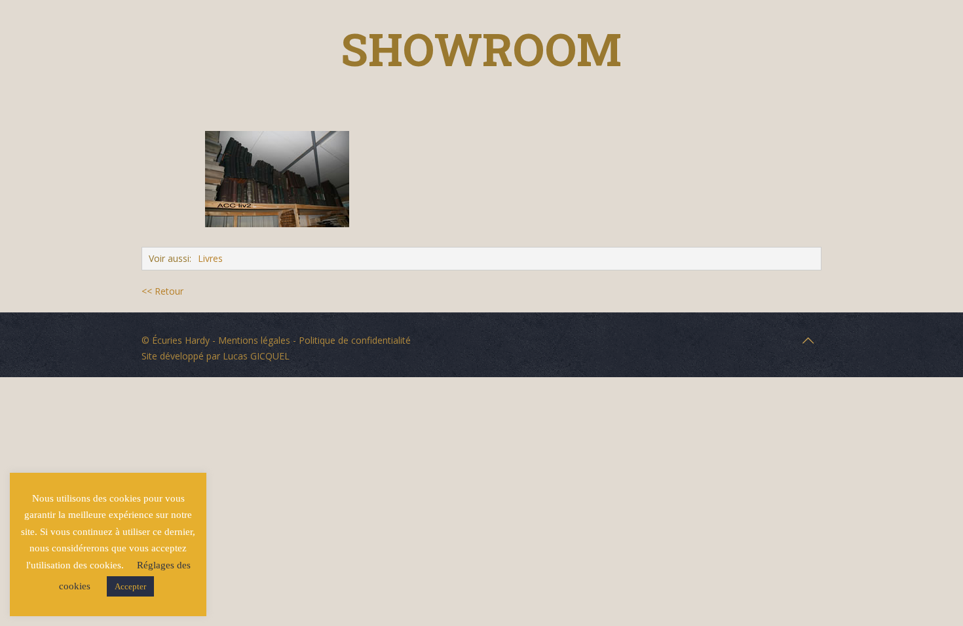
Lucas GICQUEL (256, 356)
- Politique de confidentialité (350, 340)
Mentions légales (254, 340)
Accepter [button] (130, 586)
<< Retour (162, 291)
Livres (210, 258)
